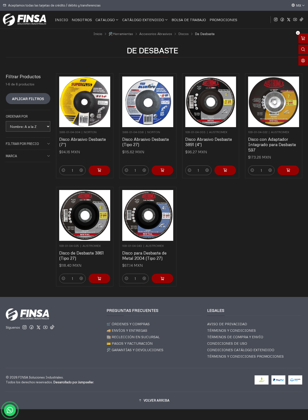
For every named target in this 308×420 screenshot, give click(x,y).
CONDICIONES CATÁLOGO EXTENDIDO (240, 350)
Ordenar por (17, 116)
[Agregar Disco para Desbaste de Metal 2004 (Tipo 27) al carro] (162, 278)
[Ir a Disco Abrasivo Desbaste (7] (84, 102)
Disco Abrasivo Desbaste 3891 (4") (208, 141)
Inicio (97, 33)
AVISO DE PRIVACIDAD (227, 324)
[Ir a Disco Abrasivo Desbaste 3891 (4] (210, 102)
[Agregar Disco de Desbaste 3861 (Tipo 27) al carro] (99, 278)
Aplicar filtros (28, 98)
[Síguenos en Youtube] (295, 20)
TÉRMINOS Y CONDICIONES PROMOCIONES (245, 356)
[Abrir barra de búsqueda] (303, 49)
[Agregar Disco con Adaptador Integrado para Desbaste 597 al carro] (288, 170)
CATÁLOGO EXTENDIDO (143, 20)
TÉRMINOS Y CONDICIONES (231, 330)
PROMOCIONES (223, 20)
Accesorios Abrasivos (155, 33)
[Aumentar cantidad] (81, 170)
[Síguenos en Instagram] (276, 20)
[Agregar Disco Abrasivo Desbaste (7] (99, 170)
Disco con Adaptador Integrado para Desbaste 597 (272, 144)
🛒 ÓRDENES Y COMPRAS (128, 324)
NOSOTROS (82, 20)
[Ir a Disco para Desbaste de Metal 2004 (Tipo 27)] (147, 215)
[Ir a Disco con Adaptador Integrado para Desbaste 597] (273, 102)
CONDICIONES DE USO (227, 343)
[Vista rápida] (104, 100)
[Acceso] (303, 60)
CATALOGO (105, 20)
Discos (183, 33)
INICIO (61, 20)
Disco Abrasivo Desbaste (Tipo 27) (145, 141)
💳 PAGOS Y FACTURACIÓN (130, 343)
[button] (154, 400)
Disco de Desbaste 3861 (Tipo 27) (81, 255)
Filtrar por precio (22, 144)
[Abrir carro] (303, 38)
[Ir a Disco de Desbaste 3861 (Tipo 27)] (84, 215)
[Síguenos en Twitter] (289, 20)
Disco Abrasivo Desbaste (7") (82, 141)
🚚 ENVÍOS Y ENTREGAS (127, 330)
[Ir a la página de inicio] (24, 20)
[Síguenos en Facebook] (282, 20)
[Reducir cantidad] (63, 170)
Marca (11, 156)
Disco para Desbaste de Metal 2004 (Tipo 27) (144, 255)
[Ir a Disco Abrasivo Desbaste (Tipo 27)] (147, 102)
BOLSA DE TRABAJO (189, 20)
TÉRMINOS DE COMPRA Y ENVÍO (235, 337)
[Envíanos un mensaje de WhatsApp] (10, 410)
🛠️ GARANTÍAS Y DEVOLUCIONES (135, 350)
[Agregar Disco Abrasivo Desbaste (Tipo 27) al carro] (162, 170)
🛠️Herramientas (121, 33)
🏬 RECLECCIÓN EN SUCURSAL (133, 337)
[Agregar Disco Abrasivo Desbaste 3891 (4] (225, 170)
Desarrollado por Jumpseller (73, 382)
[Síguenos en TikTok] (301, 20)
